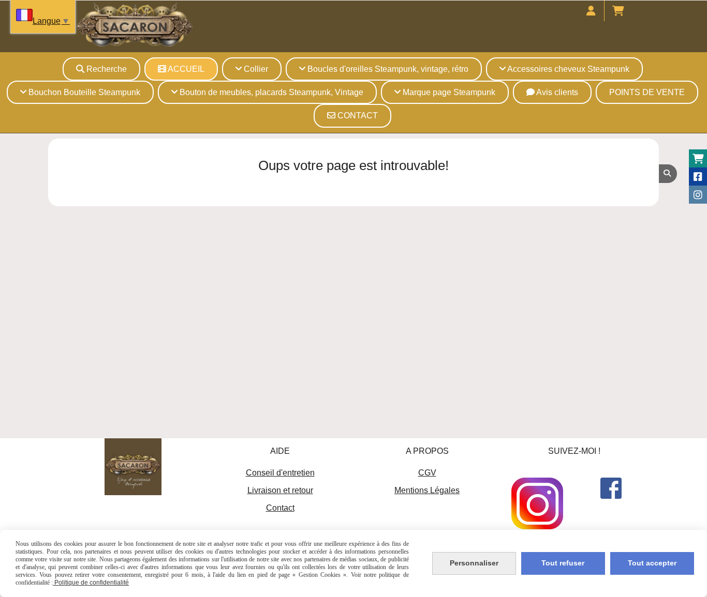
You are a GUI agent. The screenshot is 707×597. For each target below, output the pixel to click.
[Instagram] (698, 195)
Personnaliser (474, 563)
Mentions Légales (427, 490)
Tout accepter (652, 563)
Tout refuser (562, 563)
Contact (280, 507)
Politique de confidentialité (91, 582)
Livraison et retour (280, 490)
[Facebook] (698, 176)
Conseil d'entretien (280, 472)
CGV (427, 472)
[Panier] (698, 158)
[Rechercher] (668, 173)
